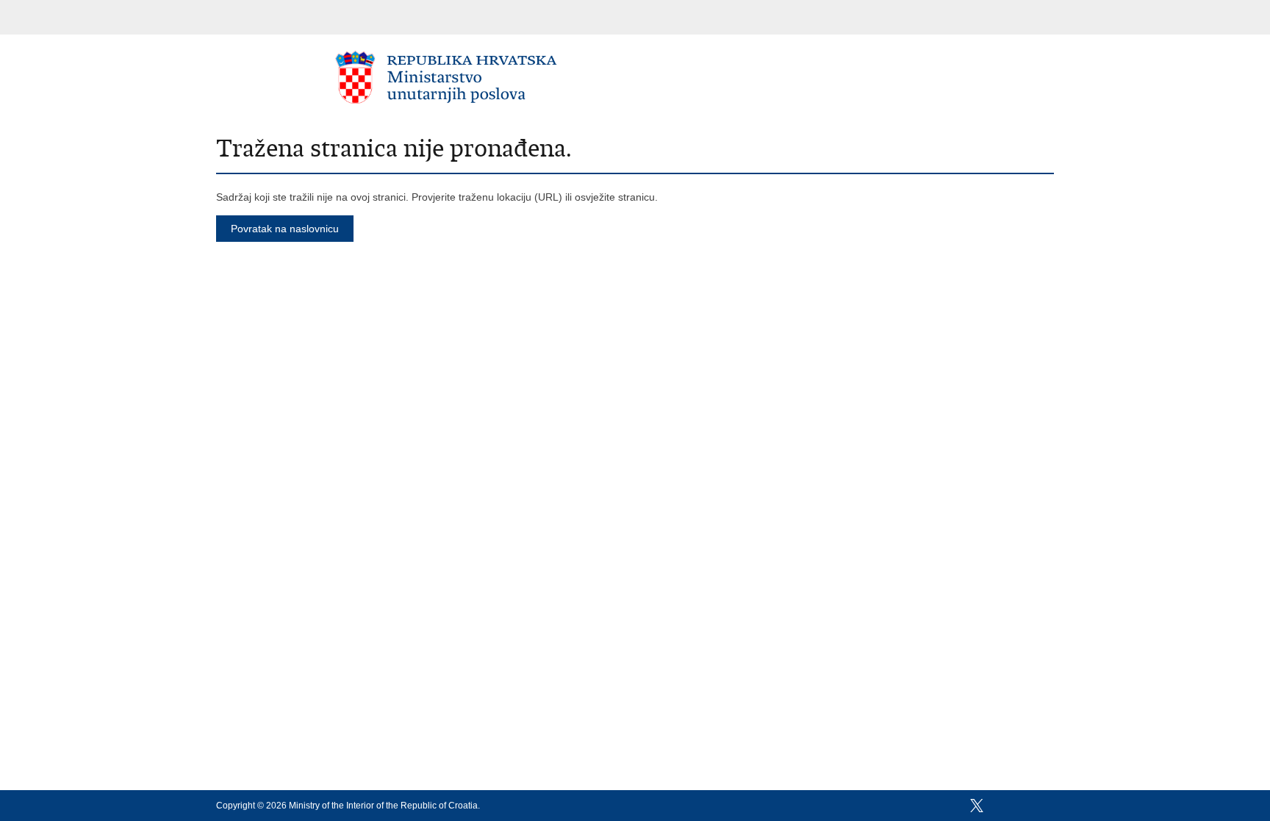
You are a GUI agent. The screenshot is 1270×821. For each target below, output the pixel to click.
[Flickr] (1023, 805)
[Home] (446, 77)
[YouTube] (1000, 805)
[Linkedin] (1047, 805)
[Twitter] (976, 805)
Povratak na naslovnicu (285, 228)
